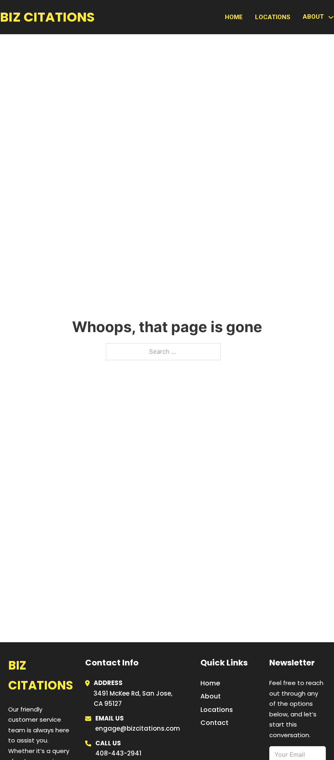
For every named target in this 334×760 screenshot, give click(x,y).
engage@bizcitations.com (137, 728)
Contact (214, 722)
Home (234, 17)
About (210, 696)
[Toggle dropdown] (331, 17)
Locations (272, 17)
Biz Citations (47, 17)
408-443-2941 (118, 753)
